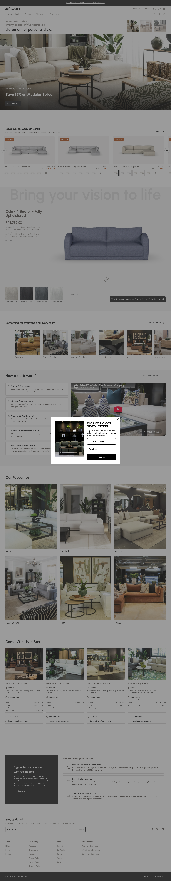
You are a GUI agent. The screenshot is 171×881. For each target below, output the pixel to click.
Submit (101, 457)
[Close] (117, 419)
